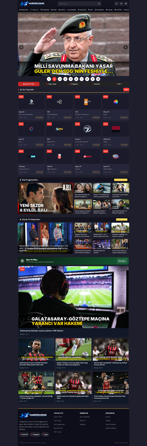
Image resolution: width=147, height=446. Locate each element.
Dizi (91, 10)
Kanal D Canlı (58, 428)
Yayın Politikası (111, 424)
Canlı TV (35, 10)
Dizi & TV (83, 421)
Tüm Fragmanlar (120, 180)
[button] (21, 47)
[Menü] (126, 4)
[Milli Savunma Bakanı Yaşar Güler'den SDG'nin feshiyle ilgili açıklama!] (73, 44)
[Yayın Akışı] (121, 4)
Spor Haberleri (85, 417)
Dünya (62, 10)
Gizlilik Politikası (111, 428)
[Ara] (99, 3)
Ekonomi (72, 10)
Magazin (83, 10)
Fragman (100, 10)
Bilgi (127, 10)
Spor (55, 10)
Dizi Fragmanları (59, 424)
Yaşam (110, 10)
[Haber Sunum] (31, 3)
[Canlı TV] (117, 4)
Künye (108, 417)
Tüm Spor (121, 261)
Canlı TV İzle (29, 84)
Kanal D (97, 84)
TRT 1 (119, 84)
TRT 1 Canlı (57, 432)
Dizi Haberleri (121, 220)
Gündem (46, 10)
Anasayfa (24, 10)
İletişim (108, 421)
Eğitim (119, 10)
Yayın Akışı (52, 84)
